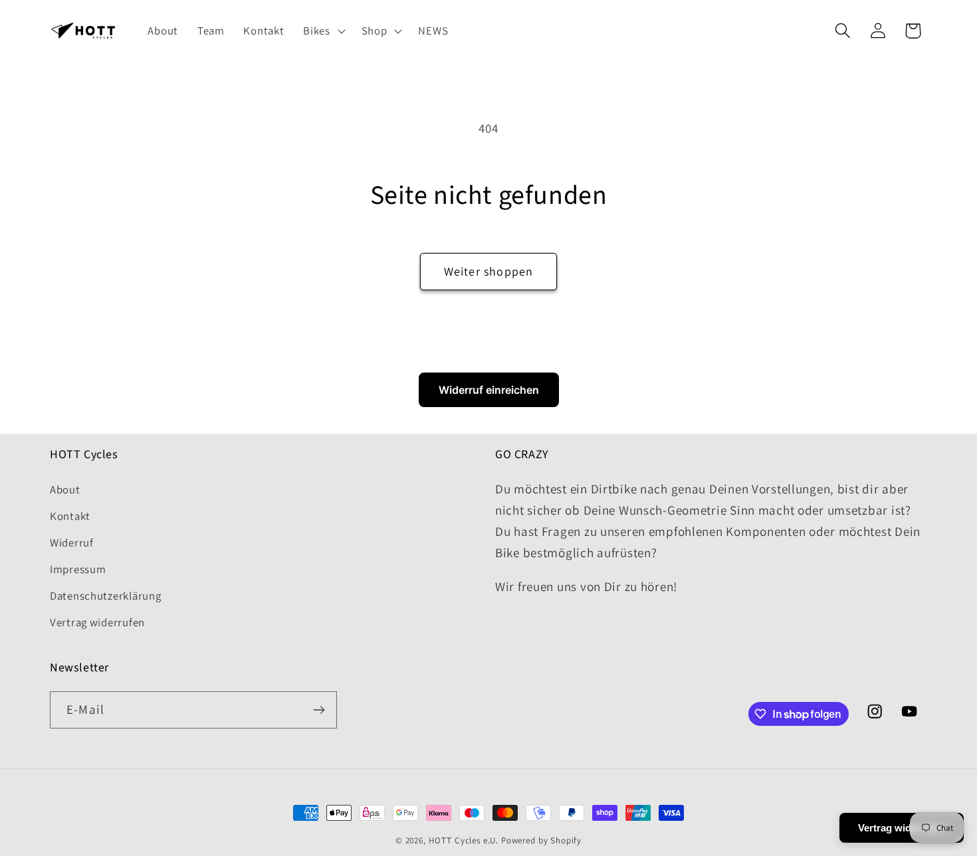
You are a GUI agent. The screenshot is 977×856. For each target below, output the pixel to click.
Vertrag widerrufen (97, 622)
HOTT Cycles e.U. (463, 840)
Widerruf (72, 542)
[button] (323, 31)
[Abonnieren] (318, 709)
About (65, 489)
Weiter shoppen (489, 271)
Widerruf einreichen (489, 389)
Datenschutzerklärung (105, 595)
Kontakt (70, 516)
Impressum (78, 569)
